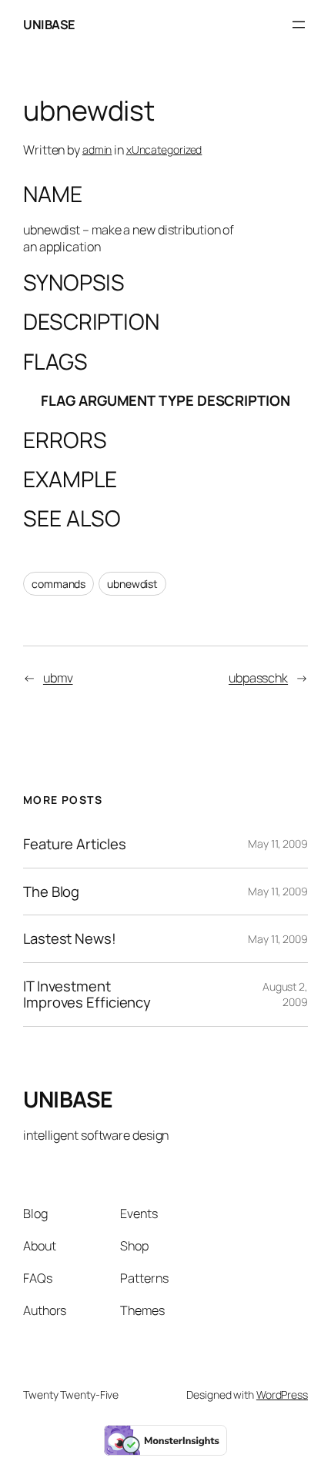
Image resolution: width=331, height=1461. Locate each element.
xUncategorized (164, 149)
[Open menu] (298, 24)
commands (58, 583)
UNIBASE (49, 24)
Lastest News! (69, 939)
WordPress (282, 1394)
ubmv (58, 677)
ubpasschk (258, 677)
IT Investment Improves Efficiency (87, 994)
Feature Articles (74, 844)
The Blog (51, 892)
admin (97, 149)
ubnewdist (132, 583)
